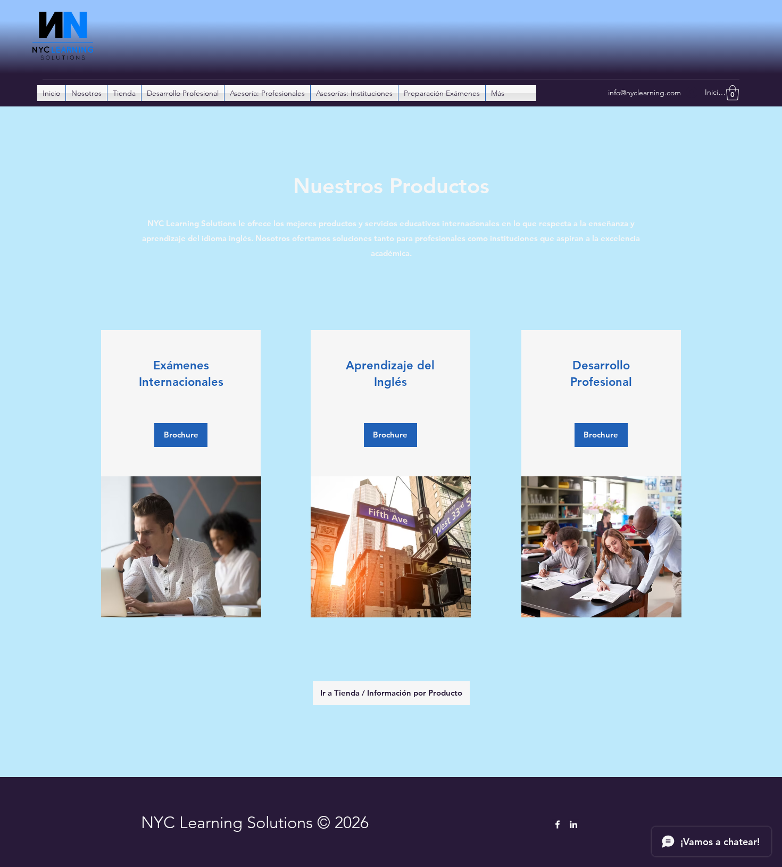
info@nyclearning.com (644, 92)
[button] (732, 93)
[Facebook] (557, 824)
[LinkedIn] (573, 824)
